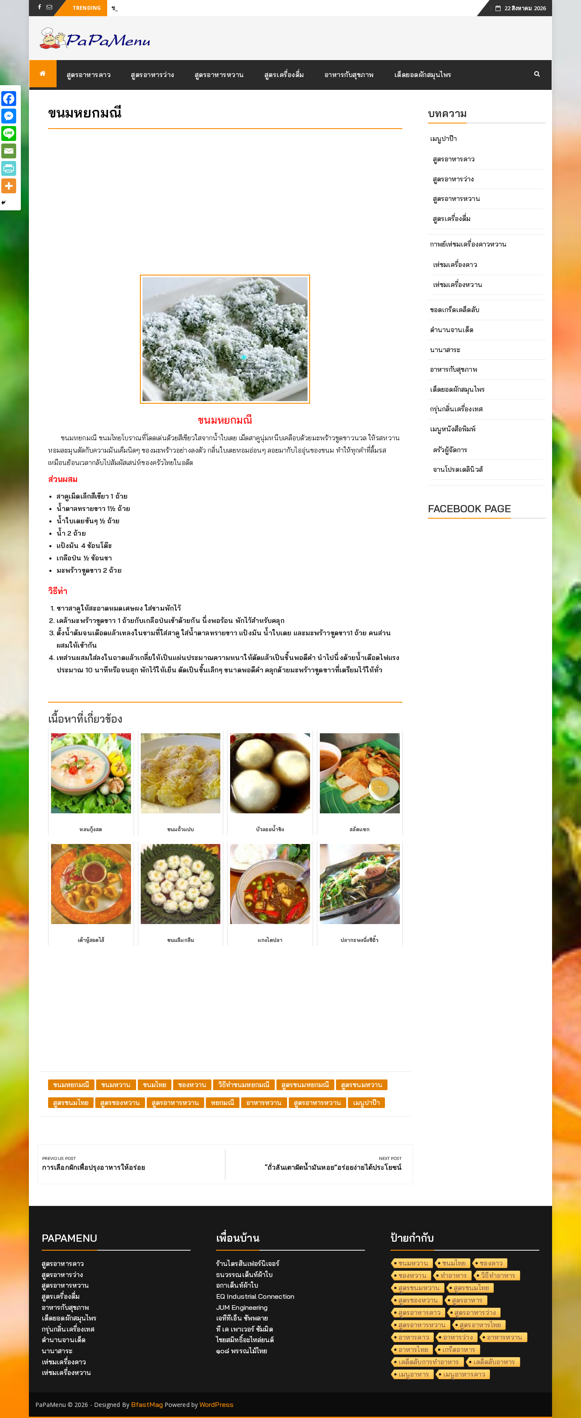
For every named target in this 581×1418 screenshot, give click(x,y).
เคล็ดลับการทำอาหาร (429, 1362)
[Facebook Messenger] (8, 116)
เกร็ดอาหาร (459, 1349)
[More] (8, 186)
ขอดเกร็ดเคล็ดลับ (454, 309)
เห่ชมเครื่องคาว (455, 264)
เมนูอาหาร (414, 1374)
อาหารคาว (414, 1337)
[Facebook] (8, 98)
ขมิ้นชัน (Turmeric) (138, 7)
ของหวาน (192, 1084)
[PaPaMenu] (43, 73)
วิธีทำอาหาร (498, 1275)
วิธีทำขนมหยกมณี (244, 1084)
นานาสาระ (445, 349)
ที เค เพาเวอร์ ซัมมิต (244, 1329)
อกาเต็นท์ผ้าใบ (237, 1285)
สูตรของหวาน (120, 1102)
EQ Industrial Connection (255, 1296)
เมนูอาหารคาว (464, 1374)
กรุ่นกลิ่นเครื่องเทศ (456, 409)
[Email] (8, 151)
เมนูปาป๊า (366, 1102)
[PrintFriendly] (8, 168)
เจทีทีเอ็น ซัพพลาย (242, 1318)
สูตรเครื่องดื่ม (284, 74)
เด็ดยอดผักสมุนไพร (423, 74)
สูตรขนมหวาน (361, 1084)
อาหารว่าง (458, 1337)
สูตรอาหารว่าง (152, 74)
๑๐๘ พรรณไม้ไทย (241, 1350)
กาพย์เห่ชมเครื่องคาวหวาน (468, 244)
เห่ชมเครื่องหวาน (457, 284)
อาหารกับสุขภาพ (349, 74)
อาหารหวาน (264, 1102)
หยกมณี (222, 1102)
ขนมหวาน (116, 1084)
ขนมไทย (155, 1084)
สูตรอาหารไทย (480, 1324)
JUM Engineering (242, 1307)
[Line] (8, 133)
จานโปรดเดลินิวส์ (458, 469)
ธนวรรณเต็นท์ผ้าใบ (244, 1274)
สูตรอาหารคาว (89, 74)
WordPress (216, 1404)
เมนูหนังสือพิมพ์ (453, 429)
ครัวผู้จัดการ (450, 449)
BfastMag (147, 1404)
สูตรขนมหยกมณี (305, 1084)
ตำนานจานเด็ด (452, 329)
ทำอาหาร (454, 1275)
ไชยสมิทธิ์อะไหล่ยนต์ (245, 1339)
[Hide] (3, 202)
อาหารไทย (413, 1349)
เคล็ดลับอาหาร (494, 1362)
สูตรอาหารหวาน (219, 74)
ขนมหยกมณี (71, 1084)
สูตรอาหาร (467, 1300)
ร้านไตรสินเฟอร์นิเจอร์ (247, 1263)
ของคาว (491, 1263)
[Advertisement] (225, 195)
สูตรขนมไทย (70, 1102)
